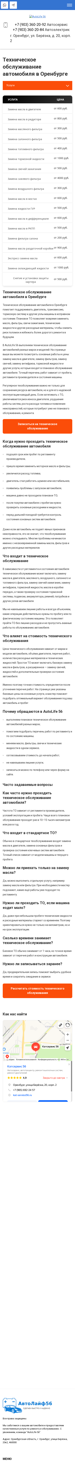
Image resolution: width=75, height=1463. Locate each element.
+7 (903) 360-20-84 (28, 29)
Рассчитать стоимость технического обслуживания (37, 991)
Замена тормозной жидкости (26, 159)
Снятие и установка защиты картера (31, 280)
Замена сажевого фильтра (24, 179)
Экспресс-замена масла (23, 258)
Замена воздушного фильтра (26, 189)
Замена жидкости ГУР (21, 208)
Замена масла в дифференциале (28, 218)
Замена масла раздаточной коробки (30, 248)
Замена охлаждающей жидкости (28, 268)
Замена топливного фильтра (26, 149)
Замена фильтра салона (23, 238)
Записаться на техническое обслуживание (37, 426)
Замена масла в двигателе (24, 109)
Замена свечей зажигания (24, 169)
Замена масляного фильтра (25, 129)
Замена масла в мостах (22, 199)
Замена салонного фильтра (25, 139)
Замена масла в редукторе (24, 119)
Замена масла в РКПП (21, 228)
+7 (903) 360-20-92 (30, 24)
